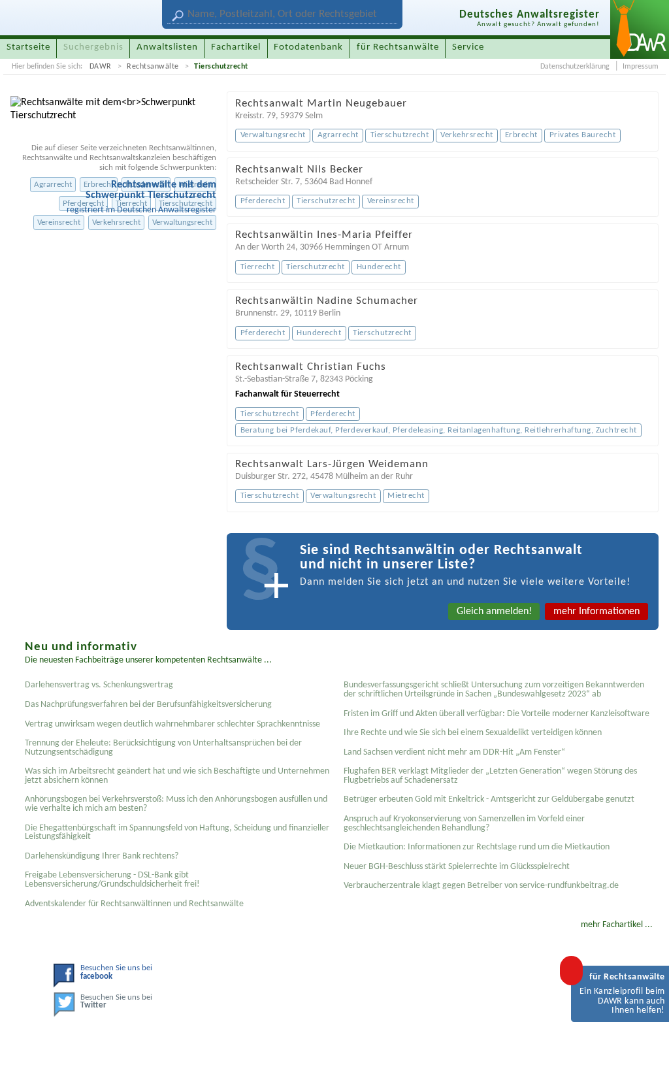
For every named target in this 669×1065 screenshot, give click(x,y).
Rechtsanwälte (153, 67)
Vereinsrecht (58, 222)
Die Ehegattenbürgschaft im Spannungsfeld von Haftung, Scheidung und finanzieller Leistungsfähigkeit (177, 833)
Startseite (28, 47)
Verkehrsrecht (116, 222)
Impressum (641, 67)
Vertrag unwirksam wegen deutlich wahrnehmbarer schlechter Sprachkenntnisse (172, 724)
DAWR (101, 67)
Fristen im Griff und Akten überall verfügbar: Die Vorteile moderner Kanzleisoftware (496, 714)
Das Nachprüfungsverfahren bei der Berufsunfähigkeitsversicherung (148, 704)
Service (468, 47)
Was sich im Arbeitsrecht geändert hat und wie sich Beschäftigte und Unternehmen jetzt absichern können (177, 776)
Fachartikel (236, 47)
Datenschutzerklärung (575, 67)
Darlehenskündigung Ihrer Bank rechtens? (101, 856)
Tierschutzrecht (221, 67)
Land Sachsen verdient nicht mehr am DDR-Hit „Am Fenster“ (454, 752)
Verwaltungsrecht (182, 222)
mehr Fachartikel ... (617, 925)
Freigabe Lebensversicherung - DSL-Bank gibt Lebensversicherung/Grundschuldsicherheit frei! (112, 880)
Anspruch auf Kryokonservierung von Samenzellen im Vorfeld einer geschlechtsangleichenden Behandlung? (464, 823)
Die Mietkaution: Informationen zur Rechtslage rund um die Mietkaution (477, 847)
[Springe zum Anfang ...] (645, 1041)
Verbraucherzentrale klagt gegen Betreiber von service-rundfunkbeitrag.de (481, 885)
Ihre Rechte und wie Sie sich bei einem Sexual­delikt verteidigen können (473, 733)
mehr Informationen (596, 611)
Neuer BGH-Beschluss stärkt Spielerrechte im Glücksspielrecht (457, 866)
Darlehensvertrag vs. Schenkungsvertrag (99, 685)
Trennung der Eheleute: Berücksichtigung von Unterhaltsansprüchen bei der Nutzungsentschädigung (163, 748)
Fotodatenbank (308, 47)
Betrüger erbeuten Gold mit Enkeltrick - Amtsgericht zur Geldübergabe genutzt (489, 799)
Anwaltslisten (167, 47)
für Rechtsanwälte (398, 47)
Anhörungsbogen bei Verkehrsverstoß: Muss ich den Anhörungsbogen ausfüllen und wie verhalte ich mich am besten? (176, 804)
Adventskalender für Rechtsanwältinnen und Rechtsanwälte (134, 904)
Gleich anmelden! (494, 611)
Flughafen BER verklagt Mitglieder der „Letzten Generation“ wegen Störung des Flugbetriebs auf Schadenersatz (490, 776)
